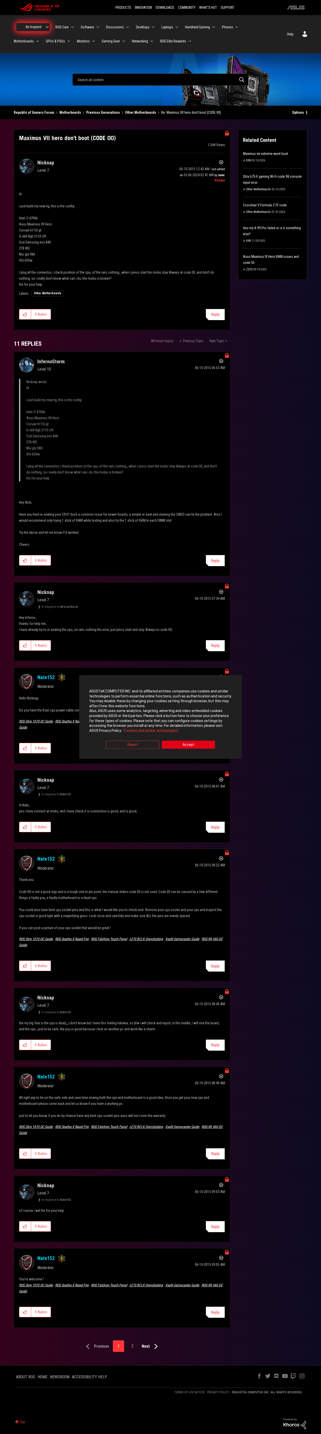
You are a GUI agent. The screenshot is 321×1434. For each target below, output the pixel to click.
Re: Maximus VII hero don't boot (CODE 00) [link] (191, 112)
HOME (42, 1377)
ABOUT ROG (25, 1377)
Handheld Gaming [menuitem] (197, 27)
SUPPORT (227, 8)
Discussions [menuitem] (115, 27)
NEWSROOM (59, 1377)
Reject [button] (132, 745)
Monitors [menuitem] (83, 41)
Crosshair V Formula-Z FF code (265, 205)
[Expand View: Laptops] (176, 27)
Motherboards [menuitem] (24, 41)
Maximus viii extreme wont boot (265, 154)
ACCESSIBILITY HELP (89, 1377)
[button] (25, 314)
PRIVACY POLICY (218, 1392)
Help (290, 34)
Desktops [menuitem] (142, 27)
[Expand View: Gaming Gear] (123, 41)
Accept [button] (188, 745)
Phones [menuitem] (227, 27)
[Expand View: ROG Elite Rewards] (189, 41)
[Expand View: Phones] (236, 27)
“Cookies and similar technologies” (151, 731)
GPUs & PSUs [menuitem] (55, 41)
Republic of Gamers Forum (34, 112)
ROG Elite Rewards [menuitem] (173, 41)
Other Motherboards (140, 112)
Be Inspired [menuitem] (33, 27)
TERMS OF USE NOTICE (189, 1392)
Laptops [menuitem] (167, 27)
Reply (215, 314)
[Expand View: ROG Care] (72, 27)
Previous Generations (103, 112)
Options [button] (298, 112)
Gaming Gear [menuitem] (111, 41)
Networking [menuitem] (140, 41)
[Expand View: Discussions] (127, 27)
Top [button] (22, 1422)
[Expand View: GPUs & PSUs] (68, 41)
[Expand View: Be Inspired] (47, 27)
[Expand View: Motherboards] (37, 41)
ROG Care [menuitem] (62, 27)
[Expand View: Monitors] (93, 41)
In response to (60, 607)
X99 (248, 160)
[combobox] (160, 80)
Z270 (249, 269)
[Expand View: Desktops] (153, 27)
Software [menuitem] (87, 27)
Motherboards (70, 112)
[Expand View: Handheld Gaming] (213, 27)
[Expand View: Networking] (151, 41)
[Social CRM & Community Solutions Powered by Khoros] (294, 1423)
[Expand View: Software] (97, 27)
